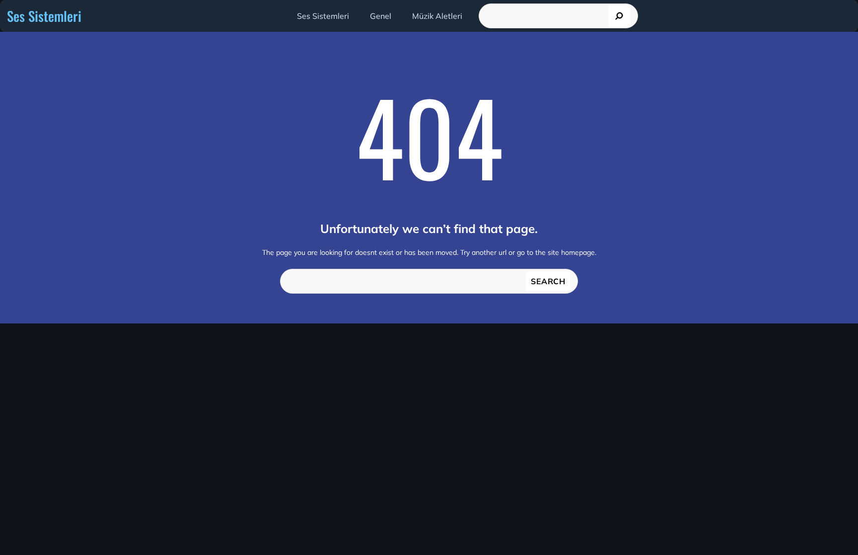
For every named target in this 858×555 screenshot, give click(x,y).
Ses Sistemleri (44, 16)
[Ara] (619, 16)
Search (548, 281)
